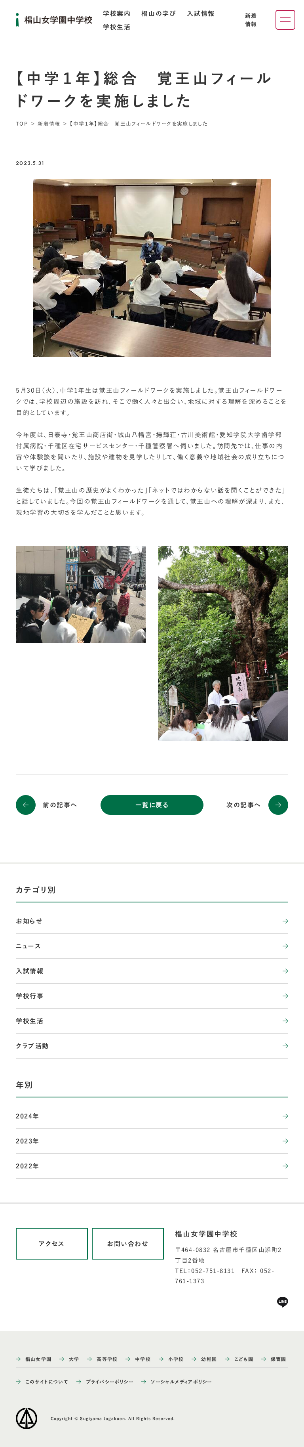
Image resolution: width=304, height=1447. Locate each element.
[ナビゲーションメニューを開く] (285, 20)
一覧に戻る (152, 805)
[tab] (117, 13)
